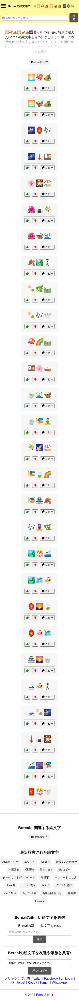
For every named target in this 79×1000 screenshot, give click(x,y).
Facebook (51, 978)
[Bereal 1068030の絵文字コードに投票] (27, 432)
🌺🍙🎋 (39, 209)
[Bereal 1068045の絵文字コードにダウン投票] (35, 458)
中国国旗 (14, 869)
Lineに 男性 (9, 893)
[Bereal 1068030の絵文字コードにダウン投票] (35, 432)
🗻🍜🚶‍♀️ (39, 686)
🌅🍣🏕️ (39, 77)
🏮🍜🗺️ (39, 633)
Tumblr (44, 982)
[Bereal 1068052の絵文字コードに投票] (27, 670)
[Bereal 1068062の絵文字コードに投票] (27, 644)
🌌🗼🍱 (39, 156)
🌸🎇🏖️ (39, 183)
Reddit (32, 982)
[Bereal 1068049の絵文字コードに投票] (27, 379)
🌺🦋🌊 (39, 236)
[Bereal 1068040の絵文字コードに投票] (27, 247)
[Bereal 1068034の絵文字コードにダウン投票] (35, 776)
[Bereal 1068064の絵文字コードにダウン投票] (35, 194)
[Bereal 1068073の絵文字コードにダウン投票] (35, 511)
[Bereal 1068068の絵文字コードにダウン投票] (35, 564)
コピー (48, 88)
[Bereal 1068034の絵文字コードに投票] (27, 776)
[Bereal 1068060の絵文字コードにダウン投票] (35, 538)
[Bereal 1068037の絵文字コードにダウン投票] (35, 591)
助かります (46, 869)
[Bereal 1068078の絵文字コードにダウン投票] (35, 114)
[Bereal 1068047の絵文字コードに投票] (27, 273)
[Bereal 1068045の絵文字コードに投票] (27, 458)
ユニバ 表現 (28, 885)
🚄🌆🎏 (39, 765)
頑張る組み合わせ (66, 861)
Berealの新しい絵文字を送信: (39, 925)
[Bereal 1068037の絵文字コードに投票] (27, 591)
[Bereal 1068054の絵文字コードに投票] (27, 485)
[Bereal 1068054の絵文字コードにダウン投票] (35, 485)
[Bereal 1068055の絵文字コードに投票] (27, 88)
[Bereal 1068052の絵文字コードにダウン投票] (35, 670)
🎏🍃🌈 (39, 474)
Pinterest (18, 982)
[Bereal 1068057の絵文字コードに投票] (27, 723)
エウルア (29, 861)
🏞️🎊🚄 (39, 553)
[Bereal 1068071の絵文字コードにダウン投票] (35, 167)
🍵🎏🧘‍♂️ (39, 421)
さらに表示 (39, 51)
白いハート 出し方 (66, 877)
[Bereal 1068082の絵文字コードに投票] (27, 697)
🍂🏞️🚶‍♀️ (39, 262)
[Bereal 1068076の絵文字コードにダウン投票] (35, 353)
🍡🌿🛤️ (39, 289)
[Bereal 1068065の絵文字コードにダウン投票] (35, 406)
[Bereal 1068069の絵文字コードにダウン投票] (35, 220)
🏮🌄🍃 (39, 606)
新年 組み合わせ (52, 893)
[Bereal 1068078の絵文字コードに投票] (27, 114)
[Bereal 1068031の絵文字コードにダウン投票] (35, 141)
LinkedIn (67, 978)
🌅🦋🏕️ (39, 103)
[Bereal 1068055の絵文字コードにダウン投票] (35, 88)
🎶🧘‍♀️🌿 (39, 527)
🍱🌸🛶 (39, 368)
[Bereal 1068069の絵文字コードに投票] (27, 220)
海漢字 (45, 877)
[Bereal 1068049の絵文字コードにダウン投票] (35, 379)
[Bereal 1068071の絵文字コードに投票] (27, 167)
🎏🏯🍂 (39, 500)
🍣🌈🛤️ (39, 342)
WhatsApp (59, 982)
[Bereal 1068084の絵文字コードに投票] (27, 617)
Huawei (39, 901)
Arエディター (10, 861)
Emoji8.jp (43, 995)
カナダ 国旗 (29, 893)
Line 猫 (11, 885)
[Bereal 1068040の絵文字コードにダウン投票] (35, 247)
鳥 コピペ (64, 869)
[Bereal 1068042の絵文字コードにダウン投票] (35, 750)
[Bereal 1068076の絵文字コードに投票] (27, 353)
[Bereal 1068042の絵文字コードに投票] (27, 750)
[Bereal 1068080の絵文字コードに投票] (27, 326)
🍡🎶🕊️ (39, 315)
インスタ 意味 (64, 885)
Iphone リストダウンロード (18, 877)
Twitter (37, 978)
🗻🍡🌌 (39, 712)
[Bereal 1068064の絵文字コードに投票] (27, 194)
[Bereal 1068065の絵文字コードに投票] (27, 406)
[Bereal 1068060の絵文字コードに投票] (27, 538)
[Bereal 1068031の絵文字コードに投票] (27, 141)
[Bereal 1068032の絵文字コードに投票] (27, 300)
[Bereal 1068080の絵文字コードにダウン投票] (35, 326)
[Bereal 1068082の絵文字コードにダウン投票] (35, 697)
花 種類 (72, 893)
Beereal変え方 (39, 62)
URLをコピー (39, 970)
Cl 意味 (29, 869)
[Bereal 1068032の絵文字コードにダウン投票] (35, 300)
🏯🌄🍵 (39, 659)
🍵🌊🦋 (39, 394)
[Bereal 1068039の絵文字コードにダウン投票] (35, 803)
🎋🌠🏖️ (39, 447)
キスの (45, 885)
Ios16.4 (45, 861)
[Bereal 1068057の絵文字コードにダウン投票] (35, 723)
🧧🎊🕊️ (39, 792)
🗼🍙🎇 (39, 739)
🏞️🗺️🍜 (39, 580)
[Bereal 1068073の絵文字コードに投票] (27, 511)
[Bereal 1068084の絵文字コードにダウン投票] (35, 617)
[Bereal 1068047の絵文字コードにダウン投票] (35, 273)
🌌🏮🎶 (39, 130)
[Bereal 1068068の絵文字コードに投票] (27, 564)
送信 (39, 939)
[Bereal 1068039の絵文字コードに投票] (27, 803)
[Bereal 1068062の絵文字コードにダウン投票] (35, 644)
